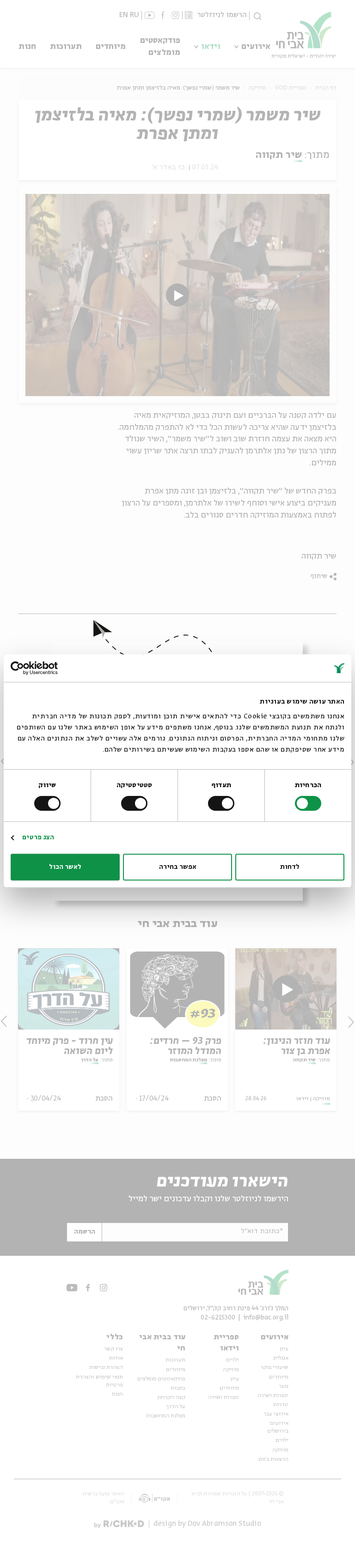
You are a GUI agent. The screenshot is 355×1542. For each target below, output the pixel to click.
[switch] (223, 803)
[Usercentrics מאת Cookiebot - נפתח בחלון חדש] (51, 668)
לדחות (290, 867)
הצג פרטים (38, 837)
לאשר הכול (65, 867)
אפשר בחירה (177, 867)
